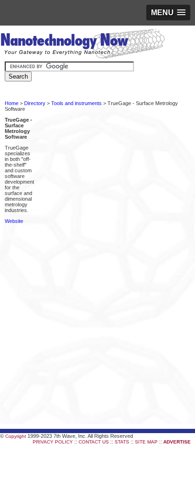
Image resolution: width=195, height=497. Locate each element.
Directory (34, 103)
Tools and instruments (76, 103)
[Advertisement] (97, 203)
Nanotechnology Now (82, 45)
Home (11, 103)
